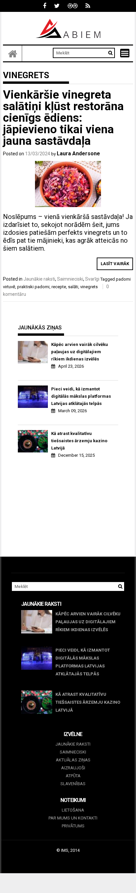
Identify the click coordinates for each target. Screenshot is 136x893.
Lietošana (73, 810)
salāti (73, 286)
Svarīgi (92, 279)
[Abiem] (12, 53)
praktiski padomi (33, 286)
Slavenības (72, 783)
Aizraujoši (73, 767)
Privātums (73, 825)
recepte (58, 286)
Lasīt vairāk (115, 263)
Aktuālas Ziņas (73, 759)
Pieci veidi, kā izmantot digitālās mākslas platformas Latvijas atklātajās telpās (81, 396)
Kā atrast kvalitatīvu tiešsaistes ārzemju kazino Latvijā (79, 440)
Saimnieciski (70, 279)
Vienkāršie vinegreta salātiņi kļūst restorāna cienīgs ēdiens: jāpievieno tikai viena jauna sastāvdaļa (63, 118)
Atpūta (73, 775)
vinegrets (89, 286)
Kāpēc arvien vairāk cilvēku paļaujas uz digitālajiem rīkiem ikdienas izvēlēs (79, 351)
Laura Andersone (78, 153)
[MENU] (125, 53)
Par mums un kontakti (73, 818)
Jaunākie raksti (39, 279)
